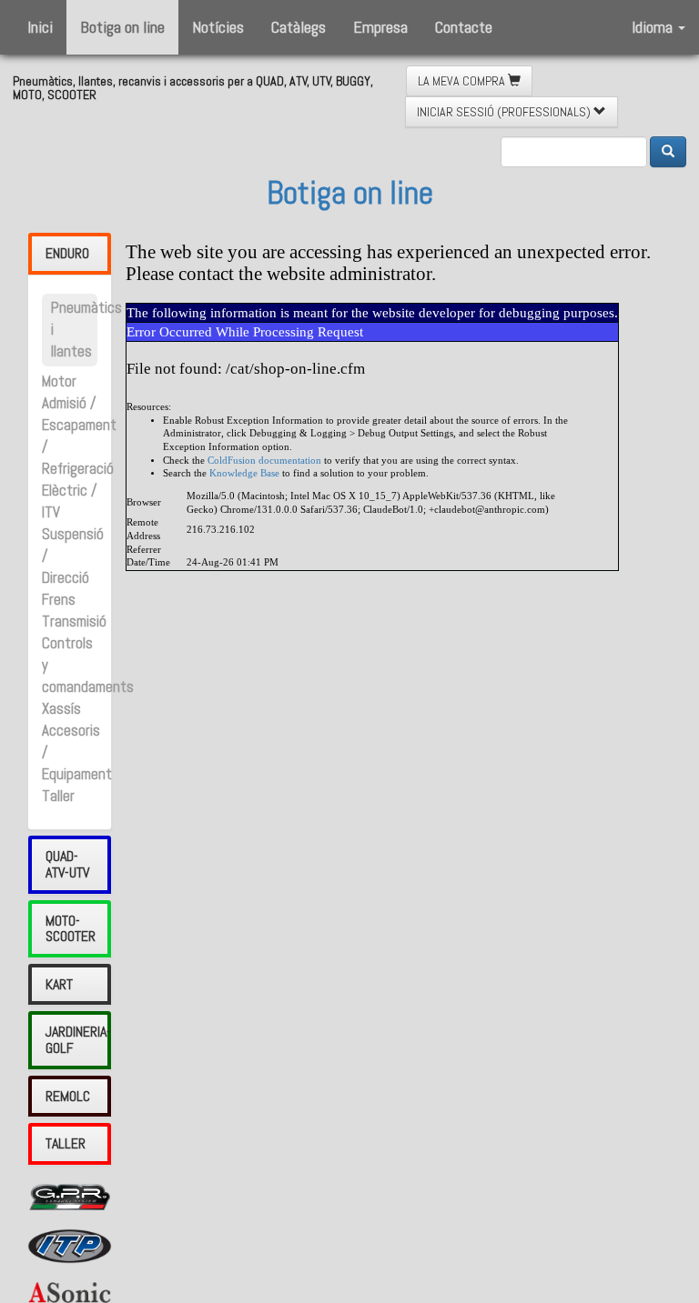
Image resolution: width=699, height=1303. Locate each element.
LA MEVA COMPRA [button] (463, 81)
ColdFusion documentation (264, 461)
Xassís (61, 708)
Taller (58, 796)
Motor (59, 381)
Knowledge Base (244, 473)
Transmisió (74, 621)
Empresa (380, 26)
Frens (59, 599)
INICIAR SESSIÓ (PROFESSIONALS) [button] (505, 112)
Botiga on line (122, 26)
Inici (40, 26)
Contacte (463, 26)
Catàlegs (298, 26)
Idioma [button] (654, 26)
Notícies (218, 26)
